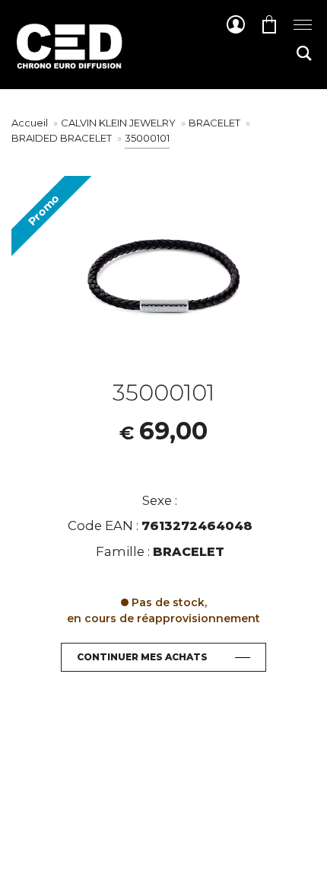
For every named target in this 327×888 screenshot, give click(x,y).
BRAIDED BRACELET (62, 138)
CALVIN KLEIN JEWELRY (119, 123)
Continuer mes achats (142, 657)
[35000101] (163, 277)
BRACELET (216, 123)
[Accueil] (68, 57)
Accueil (29, 123)
